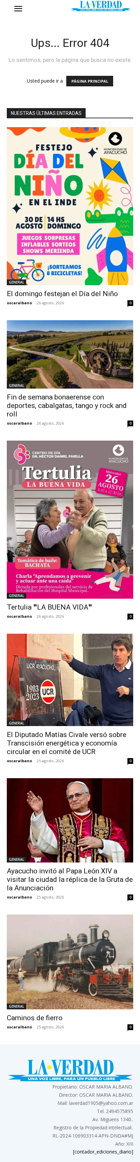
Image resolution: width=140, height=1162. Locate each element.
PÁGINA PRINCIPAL (89, 81)
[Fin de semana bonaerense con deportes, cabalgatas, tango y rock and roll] (70, 354)
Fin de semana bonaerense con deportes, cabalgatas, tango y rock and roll (67, 405)
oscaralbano (19, 302)
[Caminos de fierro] (70, 962)
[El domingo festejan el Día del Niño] (70, 206)
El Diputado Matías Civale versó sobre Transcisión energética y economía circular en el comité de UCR (66, 743)
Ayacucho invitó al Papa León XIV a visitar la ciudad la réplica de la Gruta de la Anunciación (70, 879)
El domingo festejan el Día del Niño (62, 294)
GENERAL (16, 282)
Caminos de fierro (35, 1018)
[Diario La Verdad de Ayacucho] (100, 6)
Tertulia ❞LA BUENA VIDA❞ (49, 607)
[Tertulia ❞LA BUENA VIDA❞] (70, 520)
